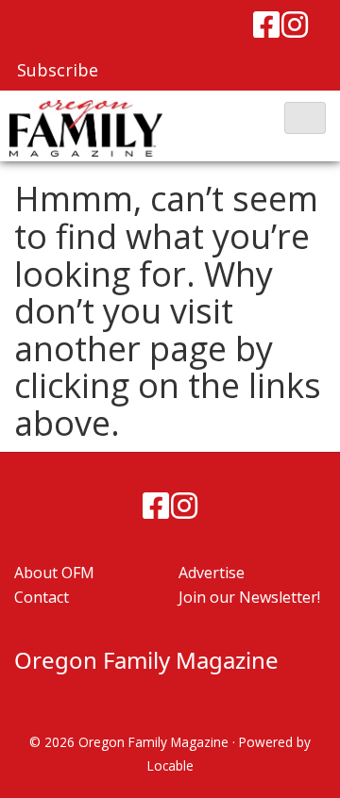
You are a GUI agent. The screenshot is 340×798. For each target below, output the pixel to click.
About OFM (54, 572)
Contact (41, 597)
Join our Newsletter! (249, 597)
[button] (305, 118)
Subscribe (57, 69)
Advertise (211, 572)
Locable (170, 765)
